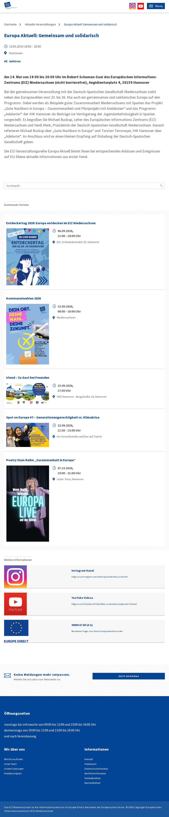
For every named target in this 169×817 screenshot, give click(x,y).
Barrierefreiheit (92, 782)
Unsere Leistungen (14, 768)
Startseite (10, 24)
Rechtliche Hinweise (95, 773)
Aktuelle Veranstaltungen (40, 24)
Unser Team (10, 763)
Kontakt (88, 759)
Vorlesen (14, 61)
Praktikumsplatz (13, 773)
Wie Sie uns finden (13, 759)
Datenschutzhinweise (96, 768)
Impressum (90, 763)
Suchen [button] (161, 185)
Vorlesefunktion (92, 778)
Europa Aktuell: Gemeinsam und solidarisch (51, 35)
